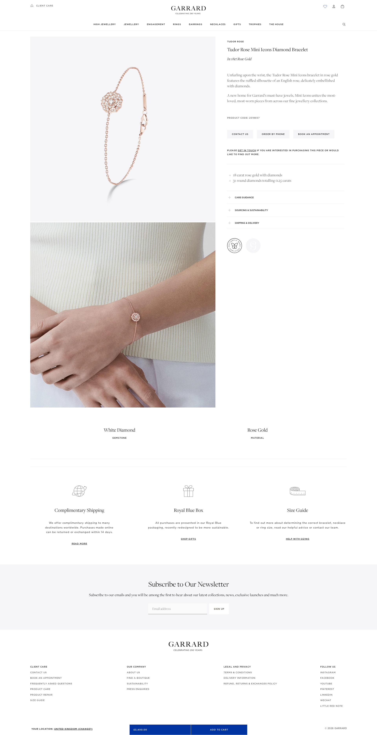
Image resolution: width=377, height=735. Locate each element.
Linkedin (326, 694)
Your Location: (62, 729)
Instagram (328, 672)
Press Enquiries (138, 689)
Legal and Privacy (237, 666)
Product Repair (41, 694)
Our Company (136, 666)
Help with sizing (297, 539)
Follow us (328, 666)
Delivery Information (239, 678)
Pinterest (327, 689)
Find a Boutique (138, 678)
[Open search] (344, 24)
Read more (79, 543)
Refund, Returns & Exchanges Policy (250, 683)
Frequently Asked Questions (51, 683)
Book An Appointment (46, 678)
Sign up (219, 609)
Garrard (340, 728)
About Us (133, 672)
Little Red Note (331, 706)
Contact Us (38, 672)
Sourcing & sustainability (251, 210)
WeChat (325, 700)
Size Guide (37, 700)
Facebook (327, 678)
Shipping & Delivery (247, 223)
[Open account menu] (333, 6)
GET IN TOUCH (247, 150)
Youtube (326, 683)
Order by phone (273, 134)
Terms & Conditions (238, 672)
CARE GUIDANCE (244, 197)
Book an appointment (314, 134)
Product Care (40, 689)
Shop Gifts (188, 539)
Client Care (44, 6)
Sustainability (137, 683)
